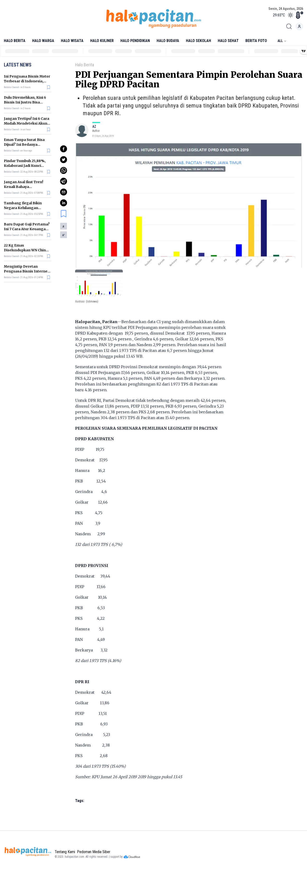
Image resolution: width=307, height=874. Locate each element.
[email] (63, 192)
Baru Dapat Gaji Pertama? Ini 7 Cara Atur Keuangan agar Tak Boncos (27, 229)
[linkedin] (63, 202)
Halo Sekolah (198, 40)
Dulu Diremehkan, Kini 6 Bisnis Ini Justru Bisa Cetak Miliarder (25, 102)
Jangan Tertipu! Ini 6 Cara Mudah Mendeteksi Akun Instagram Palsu (26, 123)
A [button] (64, 227)
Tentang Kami (65, 852)
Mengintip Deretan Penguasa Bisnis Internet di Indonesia (26, 271)
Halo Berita (14, 40)
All (280, 41)
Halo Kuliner (102, 40)
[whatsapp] (63, 170)
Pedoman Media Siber (93, 852)
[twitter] (63, 159)
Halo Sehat (228, 40)
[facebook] (63, 148)
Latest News (17, 65)
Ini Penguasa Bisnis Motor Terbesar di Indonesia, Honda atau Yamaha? (27, 81)
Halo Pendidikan (135, 40)
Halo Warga (43, 40)
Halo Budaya (168, 40)
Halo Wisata (72, 40)
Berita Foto (256, 40)
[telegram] (63, 181)
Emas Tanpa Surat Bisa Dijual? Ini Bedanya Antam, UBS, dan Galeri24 (26, 144)
